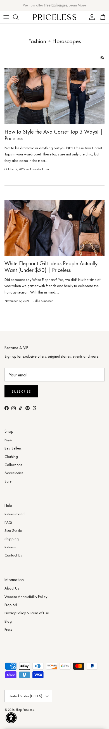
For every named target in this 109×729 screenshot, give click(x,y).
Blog (8, 621)
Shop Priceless (25, 710)
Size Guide (13, 530)
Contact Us (13, 555)
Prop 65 (10, 604)
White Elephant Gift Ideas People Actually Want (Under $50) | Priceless (51, 267)
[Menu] (6, 17)
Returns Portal (14, 513)
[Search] (18, 17)
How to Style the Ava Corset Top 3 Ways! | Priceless (53, 135)
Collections (13, 464)
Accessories (13, 472)
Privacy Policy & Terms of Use (26, 612)
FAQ (8, 522)
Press (8, 629)
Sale (7, 481)
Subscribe (21, 391)
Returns (10, 546)
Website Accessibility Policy (25, 596)
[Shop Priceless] (54, 17)
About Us (11, 588)
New (8, 439)
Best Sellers (13, 448)
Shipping (11, 538)
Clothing (11, 456)
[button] (11, 717)
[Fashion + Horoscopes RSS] (102, 57)
